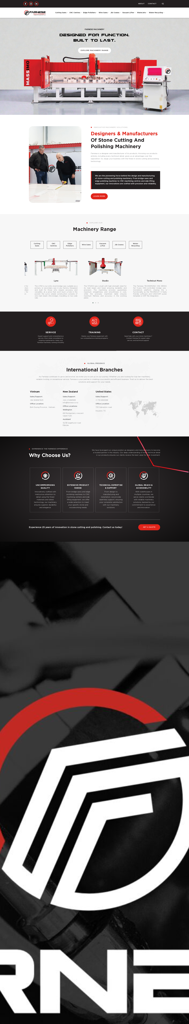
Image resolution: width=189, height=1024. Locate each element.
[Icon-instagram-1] (31, 4)
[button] (162, 4)
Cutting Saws (60, 12)
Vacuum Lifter (128, 12)
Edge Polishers (89, 12)
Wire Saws (103, 12)
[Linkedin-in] (36, 4)
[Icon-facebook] (25, 4)
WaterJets (141, 12)
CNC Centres (74, 12)
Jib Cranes (115, 12)
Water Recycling (156, 12)
